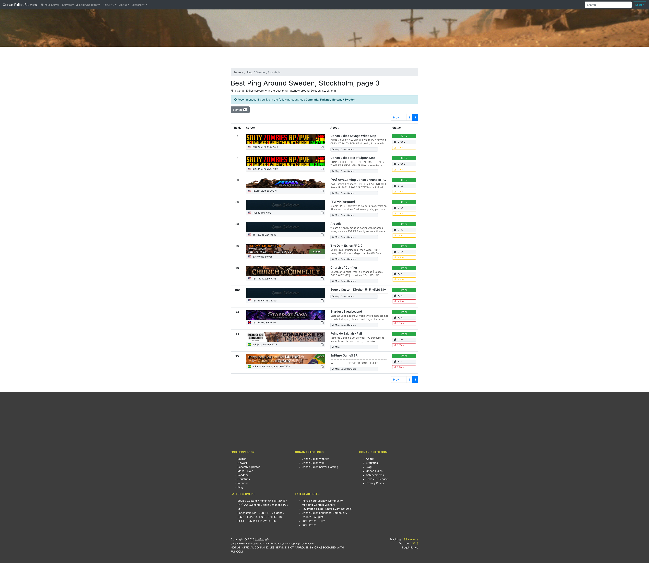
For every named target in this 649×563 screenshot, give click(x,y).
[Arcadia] (285, 227)
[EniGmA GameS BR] (285, 359)
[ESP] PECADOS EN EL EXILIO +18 (259, 517)
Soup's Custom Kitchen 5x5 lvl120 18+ (358, 289)
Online (404, 136)
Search (639, 4)
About (123, 4)
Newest (242, 462)
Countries (243, 479)
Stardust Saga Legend (346, 311)
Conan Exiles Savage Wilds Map (353, 136)
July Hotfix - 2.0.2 (313, 521)
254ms (400, 367)
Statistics (372, 462)
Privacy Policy (375, 483)
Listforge (261, 539)
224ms (400, 323)
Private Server (264, 256)
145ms (400, 257)
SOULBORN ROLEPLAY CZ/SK (256, 521)
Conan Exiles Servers (20, 5)
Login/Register (88, 4)
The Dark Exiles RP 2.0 (346, 245)
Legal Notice (410, 547)
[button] (322, 147)
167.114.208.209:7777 (264, 190)
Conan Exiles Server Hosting (320, 467)
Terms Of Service (377, 479)
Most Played (245, 471)
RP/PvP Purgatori (342, 201)
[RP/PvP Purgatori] (285, 205)
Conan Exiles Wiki (313, 462)
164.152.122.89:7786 (264, 278)
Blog (369, 467)
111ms (400, 147)
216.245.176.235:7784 (265, 168)
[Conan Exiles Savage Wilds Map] (285, 139)
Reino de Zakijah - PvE (346, 333)
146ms (400, 279)
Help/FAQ (108, 4)
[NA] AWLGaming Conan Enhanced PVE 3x (361, 179)
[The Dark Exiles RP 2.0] (285, 249)
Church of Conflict (343, 267)
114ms (400, 235)
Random (242, 475)
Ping (249, 72)
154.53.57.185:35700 (264, 300)
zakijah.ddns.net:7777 (264, 344)
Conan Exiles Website (315, 458)
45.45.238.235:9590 (264, 234)
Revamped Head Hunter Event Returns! (327, 508)
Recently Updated (248, 467)
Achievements (375, 475)
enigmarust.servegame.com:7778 (271, 366)
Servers (67, 4)
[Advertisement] (324, 58)
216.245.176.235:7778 (265, 146)
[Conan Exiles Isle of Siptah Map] (285, 161)
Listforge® (138, 4)
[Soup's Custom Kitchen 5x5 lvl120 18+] (285, 293)
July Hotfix (309, 525)
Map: (337, 347)
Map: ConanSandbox (345, 149)
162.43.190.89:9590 (264, 322)
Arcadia (336, 223)
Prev (396, 117)
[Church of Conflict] (285, 271)
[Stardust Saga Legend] (285, 315)
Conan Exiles (374, 471)
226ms (400, 345)
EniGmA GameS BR (343, 355)
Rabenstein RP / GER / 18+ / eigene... (260, 513)
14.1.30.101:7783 (261, 212)
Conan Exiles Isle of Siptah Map (353, 158)
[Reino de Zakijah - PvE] (285, 337)
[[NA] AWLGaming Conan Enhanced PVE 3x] (285, 183)
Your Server (51, 4)
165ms (400, 301)
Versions (242, 483)
